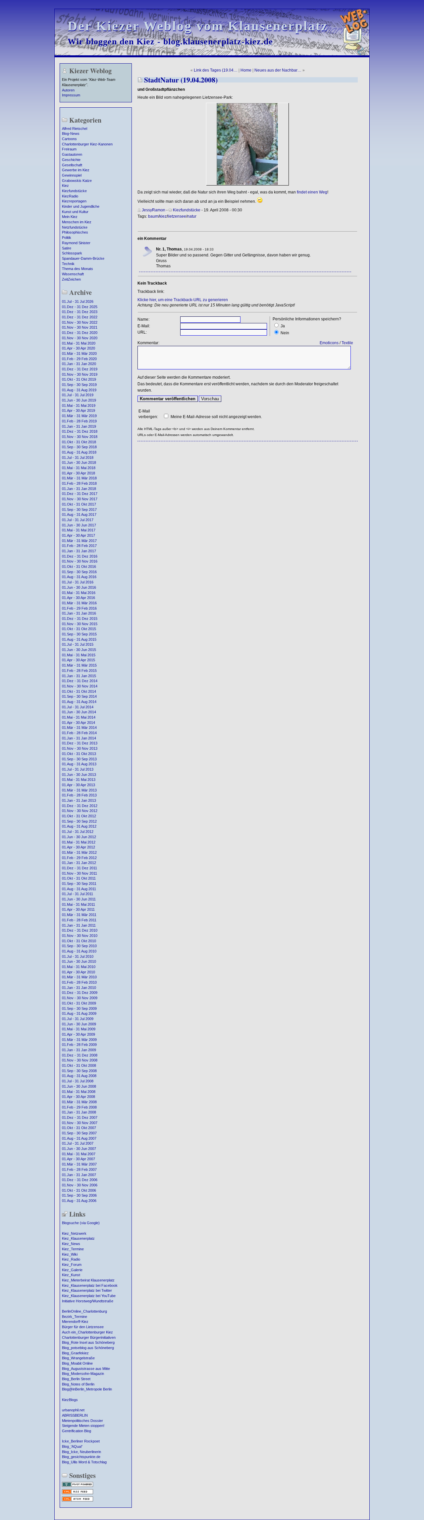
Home (245, 70)
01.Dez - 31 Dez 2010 (79, 930)
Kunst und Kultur (75, 212)
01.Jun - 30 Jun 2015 (79, 650)
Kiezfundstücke (74, 191)
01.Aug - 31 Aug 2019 (79, 390)
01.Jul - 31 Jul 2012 (77, 832)
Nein (285, 333)
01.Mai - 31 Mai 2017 (78, 530)
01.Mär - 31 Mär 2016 (79, 603)
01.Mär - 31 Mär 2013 (79, 790)
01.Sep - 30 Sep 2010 (79, 946)
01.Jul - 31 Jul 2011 (77, 894)
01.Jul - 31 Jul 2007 (77, 1143)
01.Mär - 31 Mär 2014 (79, 728)
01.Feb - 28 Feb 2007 (79, 1169)
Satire (66, 248)
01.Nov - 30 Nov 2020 (79, 338)
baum (153, 216)
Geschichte (71, 160)
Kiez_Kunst (71, 1275)
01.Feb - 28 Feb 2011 (79, 920)
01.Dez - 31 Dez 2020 (79, 333)
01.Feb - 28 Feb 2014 (79, 733)
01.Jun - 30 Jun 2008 (79, 1086)
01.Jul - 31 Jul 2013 (77, 769)
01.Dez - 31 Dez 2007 (79, 1117)
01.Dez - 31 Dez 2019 (79, 369)
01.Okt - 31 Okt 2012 (79, 816)
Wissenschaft (73, 274)
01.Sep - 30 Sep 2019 (79, 385)
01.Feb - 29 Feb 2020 (79, 359)
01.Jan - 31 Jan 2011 (79, 925)
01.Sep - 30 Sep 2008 (79, 1071)
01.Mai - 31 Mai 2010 (78, 967)
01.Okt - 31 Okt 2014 (79, 691)
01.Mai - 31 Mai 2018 (78, 468)
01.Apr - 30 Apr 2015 (78, 660)
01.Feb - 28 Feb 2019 (79, 421)
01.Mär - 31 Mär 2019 (79, 416)
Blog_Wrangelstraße (78, 1358)
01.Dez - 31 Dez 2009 (79, 993)
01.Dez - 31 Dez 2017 (79, 494)
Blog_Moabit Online (77, 1363)
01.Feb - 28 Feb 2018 (79, 483)
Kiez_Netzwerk (74, 1233)
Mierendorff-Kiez (75, 1322)
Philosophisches (75, 232)
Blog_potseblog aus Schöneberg (88, 1348)
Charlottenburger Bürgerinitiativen (89, 1337)
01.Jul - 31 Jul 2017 (77, 520)
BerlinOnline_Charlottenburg (84, 1311)
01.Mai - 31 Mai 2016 (78, 593)
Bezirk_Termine (74, 1317)
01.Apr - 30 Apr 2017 (78, 535)
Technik (68, 264)
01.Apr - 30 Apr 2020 (78, 348)
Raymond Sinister (76, 243)
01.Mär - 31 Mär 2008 (79, 1102)
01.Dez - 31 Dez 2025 (79, 307)
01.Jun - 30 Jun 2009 (79, 1024)
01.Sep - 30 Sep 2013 (79, 759)
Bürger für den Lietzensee (83, 1327)
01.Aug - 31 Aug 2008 (79, 1076)
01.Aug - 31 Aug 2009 (79, 1013)
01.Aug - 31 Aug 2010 (79, 951)
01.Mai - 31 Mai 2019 (78, 405)
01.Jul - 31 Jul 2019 (77, 395)
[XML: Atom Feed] (77, 1501)
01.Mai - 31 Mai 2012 (78, 842)
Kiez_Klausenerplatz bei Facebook (90, 1285)
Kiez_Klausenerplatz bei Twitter (87, 1290)
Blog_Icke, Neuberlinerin (81, 1452)
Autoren (68, 90)
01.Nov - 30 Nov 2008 (79, 1060)
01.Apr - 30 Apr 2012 (78, 847)
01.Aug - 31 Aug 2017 (79, 514)
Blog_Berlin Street (76, 1379)
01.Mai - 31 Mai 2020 (78, 343)
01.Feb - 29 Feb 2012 (79, 858)
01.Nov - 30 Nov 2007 (79, 1123)
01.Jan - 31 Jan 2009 (79, 1050)
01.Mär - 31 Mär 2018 (79, 478)
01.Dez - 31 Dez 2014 (79, 681)
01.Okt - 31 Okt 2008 (79, 1065)
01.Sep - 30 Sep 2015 (79, 634)
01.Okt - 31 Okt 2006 (79, 1190)
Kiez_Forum (71, 1265)
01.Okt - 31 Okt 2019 (79, 379)
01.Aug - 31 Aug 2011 (79, 889)
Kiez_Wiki (70, 1254)
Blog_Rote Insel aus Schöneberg (88, 1342)
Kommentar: (148, 343)
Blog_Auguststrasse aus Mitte (86, 1369)
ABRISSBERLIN (75, 1415)
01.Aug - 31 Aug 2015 (79, 639)
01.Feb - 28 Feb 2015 (79, 671)
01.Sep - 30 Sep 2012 (79, 821)
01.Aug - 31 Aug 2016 (79, 577)
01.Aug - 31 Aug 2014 (79, 702)
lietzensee (177, 216)
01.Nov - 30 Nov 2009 (79, 998)
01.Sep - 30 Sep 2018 (79, 447)
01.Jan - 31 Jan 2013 (79, 800)
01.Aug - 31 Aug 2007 (79, 1138)
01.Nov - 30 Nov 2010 (79, 936)
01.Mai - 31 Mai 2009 (78, 1029)
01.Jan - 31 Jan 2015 (79, 676)
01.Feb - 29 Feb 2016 (79, 608)
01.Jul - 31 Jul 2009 (77, 1019)
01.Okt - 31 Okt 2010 (79, 941)
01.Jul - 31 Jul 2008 (77, 1081)
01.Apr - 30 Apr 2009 (78, 1034)
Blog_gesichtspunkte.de (81, 1457)
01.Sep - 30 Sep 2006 (79, 1195)
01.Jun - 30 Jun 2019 (79, 400)
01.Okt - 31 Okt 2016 (79, 567)
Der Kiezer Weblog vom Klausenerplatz (198, 26)
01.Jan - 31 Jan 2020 (79, 364)
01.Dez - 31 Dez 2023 (79, 312)
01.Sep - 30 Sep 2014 (79, 696)
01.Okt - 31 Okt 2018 (79, 442)
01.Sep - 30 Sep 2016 (79, 572)
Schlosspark (72, 253)
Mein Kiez (70, 217)
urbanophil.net (73, 1410)
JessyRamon (153, 210)
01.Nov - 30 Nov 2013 (79, 748)
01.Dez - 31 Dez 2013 (79, 743)
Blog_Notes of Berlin (78, 1384)
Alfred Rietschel (74, 129)
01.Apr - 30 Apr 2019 (78, 410)
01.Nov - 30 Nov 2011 (79, 873)
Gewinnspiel (71, 175)
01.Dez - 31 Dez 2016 (79, 556)
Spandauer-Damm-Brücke (83, 258)
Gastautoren (72, 154)
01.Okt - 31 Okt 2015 (79, 629)
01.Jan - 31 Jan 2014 (79, 738)
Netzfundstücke (74, 227)
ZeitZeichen (71, 279)
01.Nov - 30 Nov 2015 (79, 624)
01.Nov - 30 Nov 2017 (79, 499)
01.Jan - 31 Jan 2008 (79, 1112)
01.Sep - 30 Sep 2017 (79, 510)
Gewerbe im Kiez (75, 170)
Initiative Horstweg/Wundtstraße (87, 1301)
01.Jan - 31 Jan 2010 (79, 988)
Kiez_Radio (71, 1259)
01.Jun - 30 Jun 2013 (79, 775)
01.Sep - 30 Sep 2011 (79, 884)
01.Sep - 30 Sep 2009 (79, 1008)
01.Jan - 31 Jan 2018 (79, 489)
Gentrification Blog (76, 1431)
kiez (163, 216)
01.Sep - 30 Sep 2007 (79, 1133)
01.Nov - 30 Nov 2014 (79, 686)
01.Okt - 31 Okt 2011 (79, 878)
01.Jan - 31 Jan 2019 (79, 426)
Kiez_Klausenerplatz (78, 1238)
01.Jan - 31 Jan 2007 (79, 1175)
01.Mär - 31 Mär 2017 (79, 541)
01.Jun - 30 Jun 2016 (79, 587)
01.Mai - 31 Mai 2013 (78, 780)
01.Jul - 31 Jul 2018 (77, 458)
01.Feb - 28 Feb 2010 (79, 982)
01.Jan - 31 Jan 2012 (79, 863)
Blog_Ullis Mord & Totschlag (84, 1462)
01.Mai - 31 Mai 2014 (78, 717)
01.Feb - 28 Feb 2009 (79, 1045)
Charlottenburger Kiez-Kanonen (87, 144)
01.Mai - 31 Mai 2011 (78, 904)
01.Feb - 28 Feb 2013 (79, 795)
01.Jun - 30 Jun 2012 (79, 837)
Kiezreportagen (74, 201)
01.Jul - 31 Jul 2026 (77, 301)
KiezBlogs (70, 1400)
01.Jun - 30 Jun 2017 (79, 525)
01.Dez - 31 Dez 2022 (79, 317)
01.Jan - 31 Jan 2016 (79, 613)
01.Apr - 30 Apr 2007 (78, 1159)
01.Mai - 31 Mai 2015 (78, 655)
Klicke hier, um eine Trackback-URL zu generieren (182, 300)
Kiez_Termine (73, 1249)
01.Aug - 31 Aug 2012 (79, 826)
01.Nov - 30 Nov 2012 (79, 811)
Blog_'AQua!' (72, 1446)
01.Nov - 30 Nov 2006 (79, 1185)
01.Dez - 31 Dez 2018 (79, 431)
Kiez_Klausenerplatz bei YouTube (89, 1296)
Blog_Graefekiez (75, 1353)
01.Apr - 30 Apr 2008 (78, 1097)
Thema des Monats (77, 269)
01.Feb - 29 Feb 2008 (79, 1107)
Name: (143, 319)
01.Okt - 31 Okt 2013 (79, 754)
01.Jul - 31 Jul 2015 (77, 644)
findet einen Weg (312, 192)
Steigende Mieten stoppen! (83, 1426)
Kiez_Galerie (72, 1270)
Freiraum (69, 149)
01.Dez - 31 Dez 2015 (79, 619)
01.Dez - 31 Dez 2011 (79, 868)
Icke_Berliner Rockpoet (81, 1441)
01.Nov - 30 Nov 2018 (79, 437)
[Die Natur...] (247, 184)
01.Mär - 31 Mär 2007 (79, 1164)
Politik (66, 238)
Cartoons (69, 139)
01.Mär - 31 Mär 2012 (79, 852)
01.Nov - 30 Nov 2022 (79, 322)
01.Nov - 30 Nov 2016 (79, 561)
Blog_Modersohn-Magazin (83, 1374)
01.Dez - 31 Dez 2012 (79, 806)
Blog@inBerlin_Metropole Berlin (87, 1389)
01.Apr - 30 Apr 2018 (78, 473)
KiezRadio (70, 196)
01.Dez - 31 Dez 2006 (79, 1180)
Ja (283, 326)
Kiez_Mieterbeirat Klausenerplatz (88, 1280)
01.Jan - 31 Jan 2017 (79, 551)
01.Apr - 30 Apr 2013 (78, 785)
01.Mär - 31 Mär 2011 (79, 915)
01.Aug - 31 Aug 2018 (79, 452)
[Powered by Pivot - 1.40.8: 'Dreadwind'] (77, 1486)
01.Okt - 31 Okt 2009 (79, 1003)
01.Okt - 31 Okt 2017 (79, 504)
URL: (142, 332)
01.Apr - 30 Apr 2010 (78, 972)
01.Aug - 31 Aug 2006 (79, 1201)
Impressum (71, 95)
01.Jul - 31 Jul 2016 (77, 582)
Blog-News (71, 134)
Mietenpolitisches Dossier (82, 1421)
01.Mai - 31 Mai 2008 (78, 1092)
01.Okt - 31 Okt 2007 (79, 1128)
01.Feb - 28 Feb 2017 (79, 546)
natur (191, 216)
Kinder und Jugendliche (80, 206)
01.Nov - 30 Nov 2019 (79, 374)
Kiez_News (71, 1244)
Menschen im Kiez (76, 222)
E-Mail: (143, 326)
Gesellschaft (72, 165)
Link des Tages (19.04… (216, 70)
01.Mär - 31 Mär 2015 (79, 665)
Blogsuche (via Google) (81, 1223)
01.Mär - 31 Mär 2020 (79, 353)
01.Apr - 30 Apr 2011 (78, 909)
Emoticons (329, 343)
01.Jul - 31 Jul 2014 (77, 707)
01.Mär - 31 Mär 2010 (79, 977)
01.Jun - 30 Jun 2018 (79, 462)
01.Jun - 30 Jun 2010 (79, 961)
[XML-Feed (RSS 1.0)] (77, 1493)
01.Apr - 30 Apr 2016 (78, 598)
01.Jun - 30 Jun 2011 (79, 899)
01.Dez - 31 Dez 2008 (79, 1055)
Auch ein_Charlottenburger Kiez (87, 1332)
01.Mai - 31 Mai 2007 (78, 1154)
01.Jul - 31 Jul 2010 (77, 956)
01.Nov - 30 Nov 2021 (79, 327)
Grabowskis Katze (77, 181)
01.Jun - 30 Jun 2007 (79, 1149)
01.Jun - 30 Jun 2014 (79, 712)
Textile (347, 343)
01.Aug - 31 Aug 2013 (79, 764)
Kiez (65, 186)
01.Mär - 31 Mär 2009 (79, 1040)
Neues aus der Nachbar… (277, 70)
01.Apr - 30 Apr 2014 (78, 723)
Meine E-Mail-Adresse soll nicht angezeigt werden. (216, 416)
